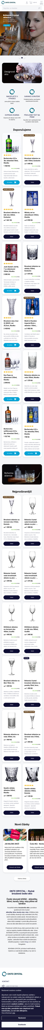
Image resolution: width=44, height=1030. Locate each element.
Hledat (39, 8)
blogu (27, 942)
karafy (19, 912)
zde (13, 1013)
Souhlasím (22, 1025)
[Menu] (41, 2)
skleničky (9, 912)
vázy (26, 912)
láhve (14, 912)
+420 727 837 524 (12, 986)
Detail (32, 182)
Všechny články (22, 878)
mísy (23, 912)
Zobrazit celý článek (14, 867)
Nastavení (22, 1018)
